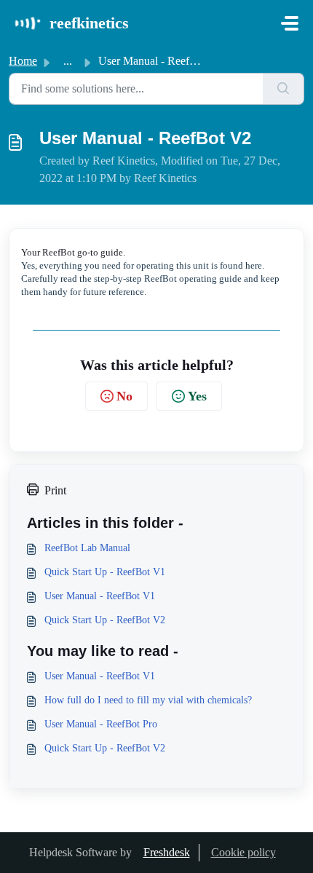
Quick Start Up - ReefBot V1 (104, 571)
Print (55, 490)
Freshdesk (166, 852)
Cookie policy (243, 852)
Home (23, 61)
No (124, 396)
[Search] (283, 89)
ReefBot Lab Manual (87, 547)
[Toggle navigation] (289, 23)
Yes (197, 396)
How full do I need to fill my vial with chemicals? (148, 700)
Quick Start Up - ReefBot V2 (104, 620)
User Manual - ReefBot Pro (100, 724)
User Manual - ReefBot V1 (99, 595)
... (67, 61)
